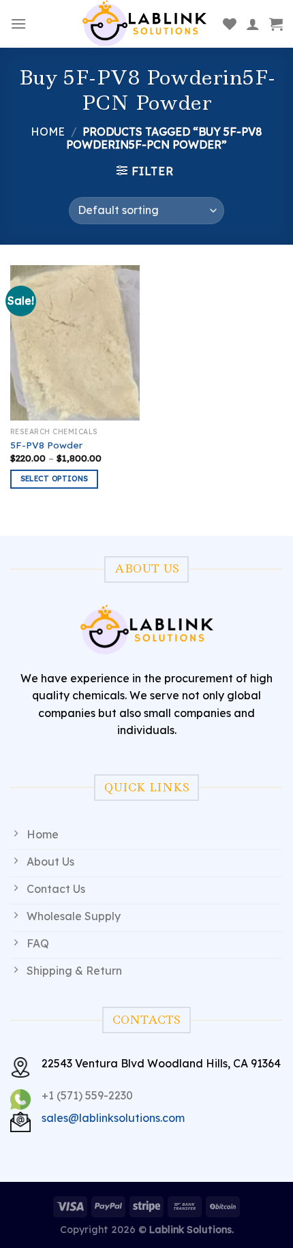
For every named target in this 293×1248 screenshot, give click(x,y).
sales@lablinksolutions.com (113, 1118)
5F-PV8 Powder (46, 445)
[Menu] (18, 23)
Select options (54, 478)
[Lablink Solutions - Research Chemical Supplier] (144, 24)
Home (48, 131)
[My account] (253, 24)
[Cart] (276, 24)
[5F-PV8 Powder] (75, 343)
